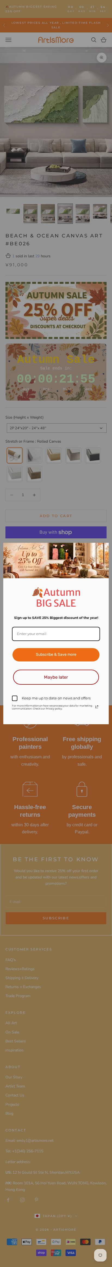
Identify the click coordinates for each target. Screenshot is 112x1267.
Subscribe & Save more (56, 654)
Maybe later (56, 677)
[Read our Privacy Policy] (97, 706)
